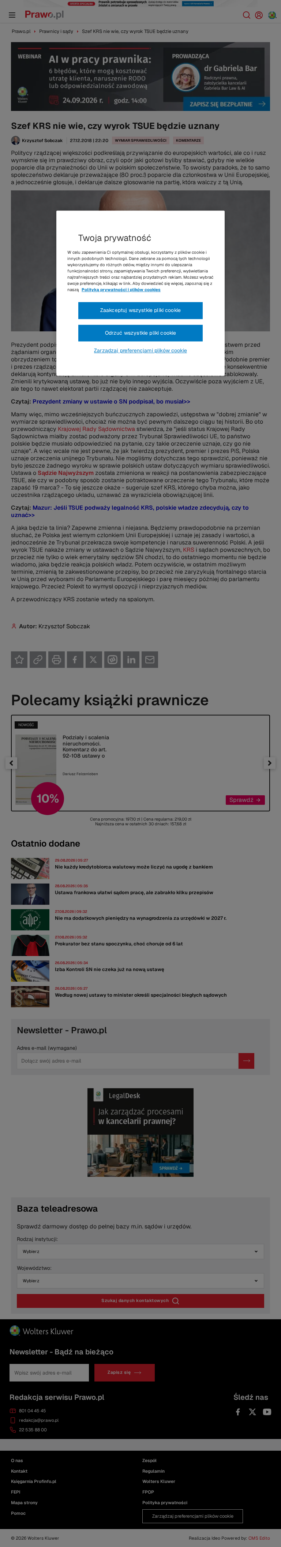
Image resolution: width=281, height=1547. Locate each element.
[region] (140, 293)
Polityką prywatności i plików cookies (121, 289)
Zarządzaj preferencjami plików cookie (140, 350)
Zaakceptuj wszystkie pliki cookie (140, 310)
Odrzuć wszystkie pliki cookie (140, 333)
